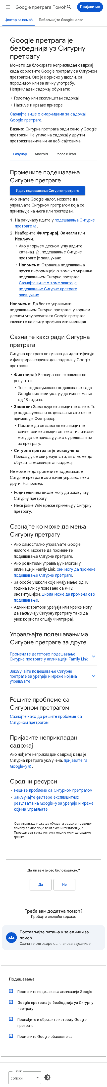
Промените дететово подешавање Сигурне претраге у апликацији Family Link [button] (49, 657)
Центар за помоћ (18, 20)
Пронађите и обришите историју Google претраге (52, 1022)
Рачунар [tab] (20, 154)
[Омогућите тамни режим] (47, 1077)
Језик (18, 1071)
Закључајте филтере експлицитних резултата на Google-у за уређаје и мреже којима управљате (54, 803)
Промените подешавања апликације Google (54, 991)
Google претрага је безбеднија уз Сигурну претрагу (55, 1005)
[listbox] (24, 1077)
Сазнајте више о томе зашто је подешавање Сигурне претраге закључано (48, 289)
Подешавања (22, 979)
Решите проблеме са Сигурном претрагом (53, 790)
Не (64, 884)
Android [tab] (41, 154)
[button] (8, 7)
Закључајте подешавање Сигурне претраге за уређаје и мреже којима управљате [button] (43, 676)
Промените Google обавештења (44, 1036)
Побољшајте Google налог (61, 20)
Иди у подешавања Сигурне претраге (47, 191)
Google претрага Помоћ (40, 7)
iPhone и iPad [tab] (65, 154)
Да (40, 884)
